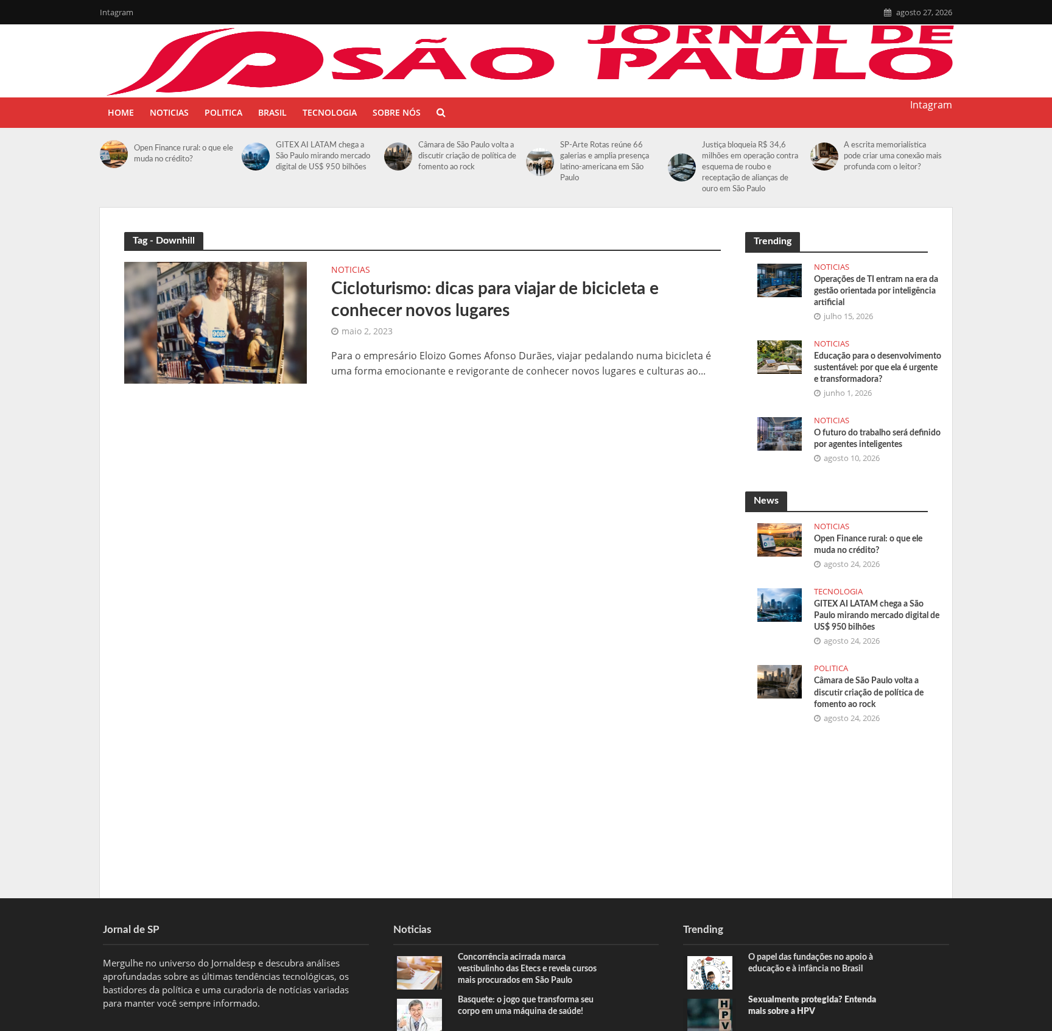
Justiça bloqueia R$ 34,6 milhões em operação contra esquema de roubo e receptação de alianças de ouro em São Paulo (750, 167)
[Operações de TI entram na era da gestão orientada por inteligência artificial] (779, 279)
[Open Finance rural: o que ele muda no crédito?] (114, 154)
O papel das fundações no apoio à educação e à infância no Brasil (810, 963)
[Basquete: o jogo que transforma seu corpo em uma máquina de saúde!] (419, 1014)
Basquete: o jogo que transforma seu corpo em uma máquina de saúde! (526, 1006)
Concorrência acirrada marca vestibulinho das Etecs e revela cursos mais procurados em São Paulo (527, 969)
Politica (223, 112)
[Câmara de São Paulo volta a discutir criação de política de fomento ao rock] (398, 157)
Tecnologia (330, 112)
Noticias (169, 112)
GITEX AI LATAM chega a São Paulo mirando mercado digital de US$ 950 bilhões (323, 156)
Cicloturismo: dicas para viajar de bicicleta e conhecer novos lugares (495, 299)
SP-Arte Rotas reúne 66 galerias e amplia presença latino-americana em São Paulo (604, 161)
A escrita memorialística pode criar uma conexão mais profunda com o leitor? (893, 156)
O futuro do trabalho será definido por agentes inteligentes (877, 439)
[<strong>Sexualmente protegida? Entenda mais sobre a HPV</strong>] (709, 1014)
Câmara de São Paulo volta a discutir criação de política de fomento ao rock (467, 156)
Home (121, 112)
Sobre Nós (397, 112)
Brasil (272, 112)
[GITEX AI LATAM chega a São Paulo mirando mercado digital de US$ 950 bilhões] (256, 157)
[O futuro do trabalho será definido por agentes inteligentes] (779, 432)
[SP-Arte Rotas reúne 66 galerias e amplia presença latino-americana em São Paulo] (540, 162)
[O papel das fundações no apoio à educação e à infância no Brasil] (709, 971)
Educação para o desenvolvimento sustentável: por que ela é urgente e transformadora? (877, 368)
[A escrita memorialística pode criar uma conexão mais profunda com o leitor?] (824, 157)
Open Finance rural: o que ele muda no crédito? (183, 153)
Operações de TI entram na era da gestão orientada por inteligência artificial (876, 291)
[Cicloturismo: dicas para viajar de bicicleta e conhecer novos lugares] (215, 321)
